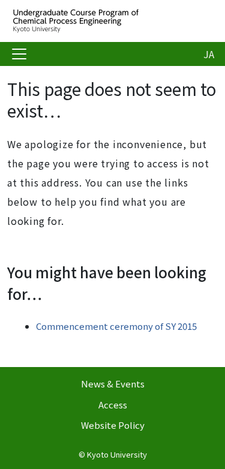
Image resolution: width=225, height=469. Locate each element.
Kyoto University (117, 454)
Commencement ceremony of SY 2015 (116, 326)
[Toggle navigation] (19, 54)
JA (208, 54)
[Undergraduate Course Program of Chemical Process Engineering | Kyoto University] (103, 21)
